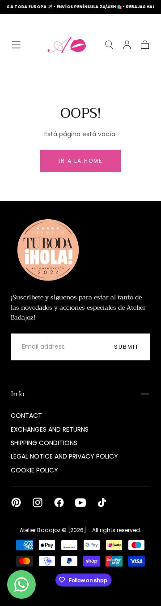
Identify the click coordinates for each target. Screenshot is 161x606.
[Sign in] (127, 44)
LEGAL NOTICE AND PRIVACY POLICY (64, 456)
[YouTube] (80, 502)
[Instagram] (37, 502)
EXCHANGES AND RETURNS (50, 429)
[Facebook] (59, 502)
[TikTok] (102, 502)
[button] (16, 44)
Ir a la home (80, 160)
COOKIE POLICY (34, 470)
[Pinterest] (16, 502)
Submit (126, 347)
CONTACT (26, 415)
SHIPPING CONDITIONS (44, 442)
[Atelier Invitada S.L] (46, 250)
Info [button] (17, 394)
